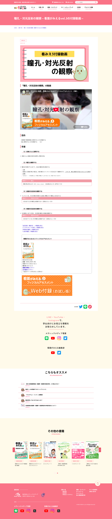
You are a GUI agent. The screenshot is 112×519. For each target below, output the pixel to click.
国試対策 (65, 491)
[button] (54, 473)
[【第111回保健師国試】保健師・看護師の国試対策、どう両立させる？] (23, 384)
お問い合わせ (70, 2)
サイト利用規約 (93, 489)
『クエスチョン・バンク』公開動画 (34, 394)
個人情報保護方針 (80, 495)
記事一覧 (20, 27)
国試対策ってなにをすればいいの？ (33, 400)
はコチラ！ (29, 267)
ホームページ (79, 491)
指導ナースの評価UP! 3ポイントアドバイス (35, 389)
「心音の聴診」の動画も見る (30, 231)
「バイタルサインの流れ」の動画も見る (33, 227)
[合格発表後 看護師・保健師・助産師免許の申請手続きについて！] (23, 406)
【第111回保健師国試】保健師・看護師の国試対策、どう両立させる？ (42, 384)
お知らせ (23, 40)
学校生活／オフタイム (67, 494)
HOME (15, 27)
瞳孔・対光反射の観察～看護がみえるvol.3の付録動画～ (35, 27)
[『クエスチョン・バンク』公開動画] (23, 397)
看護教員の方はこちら (59, 2)
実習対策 (65, 493)
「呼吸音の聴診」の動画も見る (30, 229)
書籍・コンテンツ (80, 489)
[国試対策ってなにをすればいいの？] (23, 402)
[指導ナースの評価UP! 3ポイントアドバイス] (23, 391)
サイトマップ (79, 493)
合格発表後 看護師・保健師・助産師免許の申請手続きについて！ (41, 405)
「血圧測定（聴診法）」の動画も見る (32, 225)
